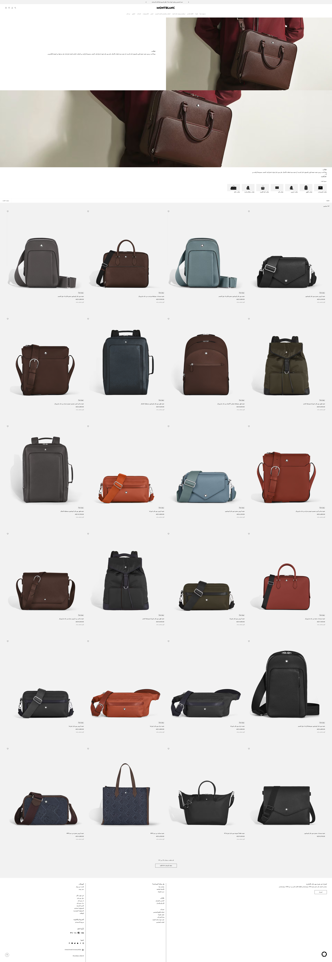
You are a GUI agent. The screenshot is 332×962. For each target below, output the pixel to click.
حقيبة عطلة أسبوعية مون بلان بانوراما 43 (234, 833)
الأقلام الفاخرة (190, 13)
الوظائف (82, 913)
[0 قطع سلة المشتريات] (6, 8)
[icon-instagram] (83, 943)
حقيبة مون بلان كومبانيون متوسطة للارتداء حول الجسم (311, 726)
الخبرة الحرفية (80, 905)
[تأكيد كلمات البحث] (15, 7)
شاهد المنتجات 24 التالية (166, 865)
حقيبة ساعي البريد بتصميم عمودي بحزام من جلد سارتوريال (69, 403)
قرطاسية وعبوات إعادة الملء (178, 13)
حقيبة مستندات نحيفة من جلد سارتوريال (315, 618)
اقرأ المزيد (323, 176)
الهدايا (196, 13)
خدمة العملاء (161, 891)
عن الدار (128, 13)
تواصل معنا (161, 886)
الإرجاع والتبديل (160, 903)
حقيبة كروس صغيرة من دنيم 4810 (75, 833)
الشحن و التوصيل (160, 900)
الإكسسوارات (146, 13)
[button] (12, 8)
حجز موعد (81, 889)
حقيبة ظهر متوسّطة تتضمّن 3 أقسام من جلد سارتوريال (231, 403)
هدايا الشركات (160, 917)
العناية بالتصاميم (160, 922)
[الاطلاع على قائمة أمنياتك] (9, 8)
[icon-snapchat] (77, 943)
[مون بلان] (165, 7)
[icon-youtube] (72, 943)
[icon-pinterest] (69, 943)
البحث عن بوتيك (80, 886)
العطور (133, 13)
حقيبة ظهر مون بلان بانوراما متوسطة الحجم (314, 403)
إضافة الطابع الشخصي (158, 912)
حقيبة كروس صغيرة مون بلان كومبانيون (315, 296)
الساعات (139, 13)
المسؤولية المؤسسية (78, 910)
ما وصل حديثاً (203, 13)
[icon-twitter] (75, 943)
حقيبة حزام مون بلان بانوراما (237, 726)
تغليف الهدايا (161, 914)
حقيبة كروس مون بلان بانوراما (156, 511)
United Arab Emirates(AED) (73, 949)
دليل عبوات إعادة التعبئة (158, 919)
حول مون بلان (80, 898)
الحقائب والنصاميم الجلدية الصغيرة (162, 13)
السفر (152, 13)
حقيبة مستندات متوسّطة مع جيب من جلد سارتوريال (151, 296)
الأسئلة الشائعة (160, 889)
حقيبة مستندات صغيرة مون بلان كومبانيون (314, 833)
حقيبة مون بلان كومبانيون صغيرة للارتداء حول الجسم (232, 296)
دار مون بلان (81, 900)
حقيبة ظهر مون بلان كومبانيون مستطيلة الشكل (152, 403)
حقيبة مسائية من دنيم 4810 (157, 833)
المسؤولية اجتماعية (79, 908)
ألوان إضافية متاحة (321, 302)
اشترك (320, 892)
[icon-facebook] (80, 943)
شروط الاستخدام (79, 922)
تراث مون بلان (80, 903)
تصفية (327, 200)
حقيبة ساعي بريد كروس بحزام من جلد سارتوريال (71, 618)
